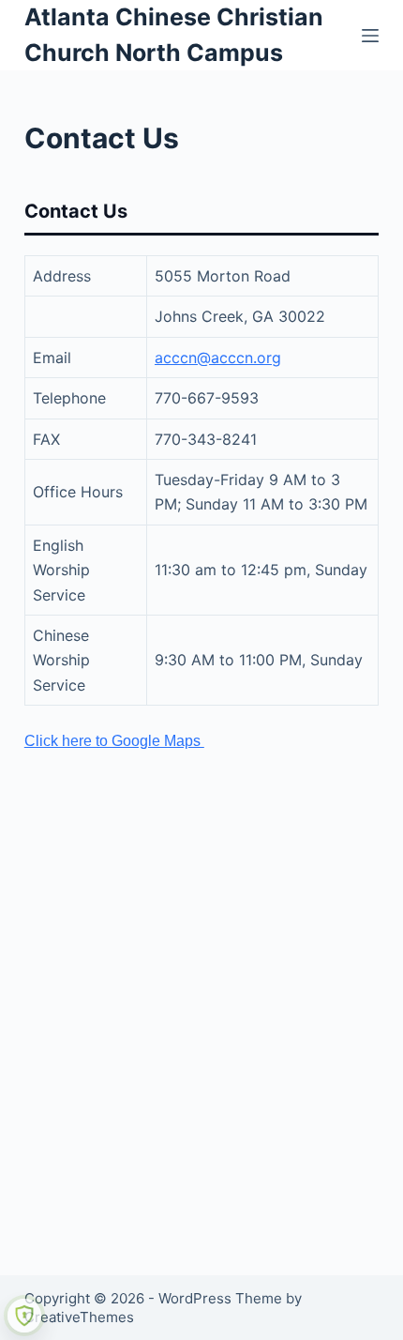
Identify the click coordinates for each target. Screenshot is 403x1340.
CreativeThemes (79, 1317)
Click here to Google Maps (114, 741)
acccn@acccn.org (218, 357)
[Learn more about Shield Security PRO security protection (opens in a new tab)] (24, 1315)
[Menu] (370, 35)
